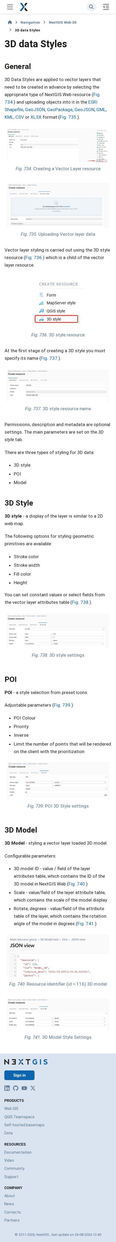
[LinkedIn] (7, 1088)
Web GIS (11, 1108)
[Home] (10, 22)
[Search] (91, 7)
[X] (33, 1088)
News (9, 1204)
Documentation (18, 1152)
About (9, 1196)
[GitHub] (15, 1088)
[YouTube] (24, 1088)
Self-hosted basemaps (24, 1125)
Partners (12, 1220)
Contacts (12, 1212)
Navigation (30, 22)
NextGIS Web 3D (63, 22)
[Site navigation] (10, 7)
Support (11, 1177)
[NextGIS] (25, 1062)
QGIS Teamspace (19, 1117)
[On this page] (106, 7)
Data (8, 1133)
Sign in (19, 1075)
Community (14, 1168)
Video (9, 1160)
